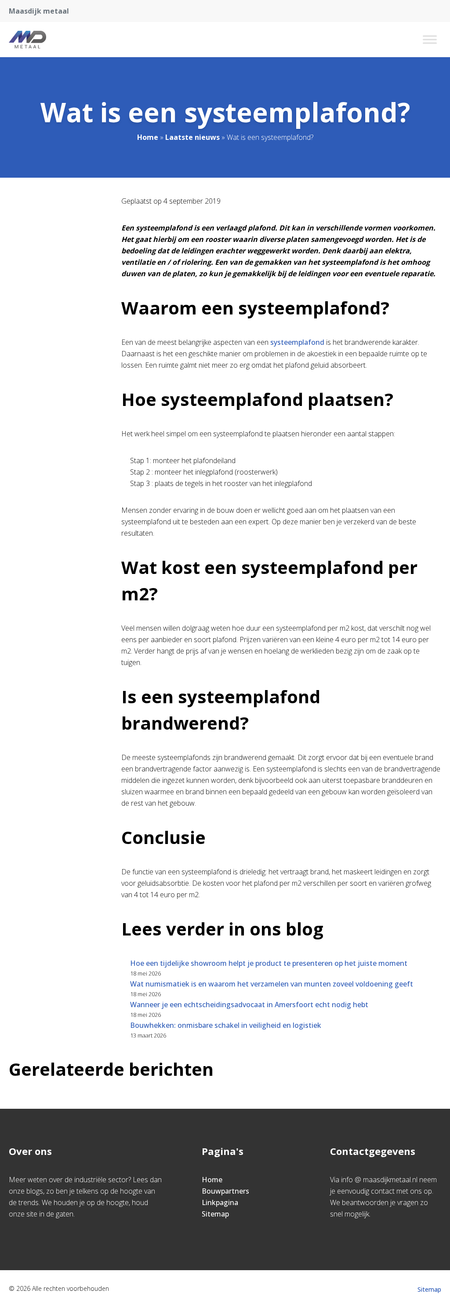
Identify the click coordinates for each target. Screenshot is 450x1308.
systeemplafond (298, 342)
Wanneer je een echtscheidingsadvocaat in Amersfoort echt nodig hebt (249, 1004)
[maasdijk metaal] (27, 39)
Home (147, 137)
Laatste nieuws (192, 137)
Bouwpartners (225, 1191)
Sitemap (215, 1214)
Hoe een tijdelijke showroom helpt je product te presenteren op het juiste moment (268, 963)
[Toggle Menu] (430, 39)
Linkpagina (220, 1202)
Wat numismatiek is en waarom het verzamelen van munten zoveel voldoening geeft (271, 984)
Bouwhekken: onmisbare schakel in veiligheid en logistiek (225, 1025)
